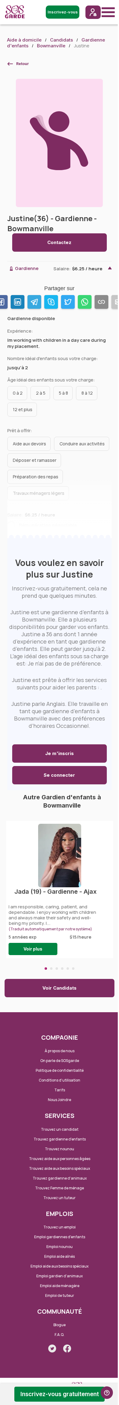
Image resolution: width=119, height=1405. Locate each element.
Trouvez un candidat (59, 1129)
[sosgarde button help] (107, 1392)
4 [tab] (62, 968)
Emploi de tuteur (59, 1295)
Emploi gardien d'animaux (59, 1276)
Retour (22, 63)
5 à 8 (63, 393)
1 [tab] (46, 968)
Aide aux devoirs (29, 444)
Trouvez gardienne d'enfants (60, 1139)
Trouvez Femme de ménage (59, 1188)
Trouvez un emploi (59, 1227)
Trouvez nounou (59, 1148)
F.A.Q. (59, 1334)
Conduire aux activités (82, 444)
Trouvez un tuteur (59, 1197)
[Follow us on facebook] (67, 1348)
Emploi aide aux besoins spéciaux (59, 1266)
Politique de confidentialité (60, 1070)
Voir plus (32, 948)
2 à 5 (40, 393)
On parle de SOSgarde (59, 1060)
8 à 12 (87, 393)
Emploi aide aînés (59, 1256)
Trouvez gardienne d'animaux (60, 1178)
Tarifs (59, 1090)
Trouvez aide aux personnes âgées (59, 1158)
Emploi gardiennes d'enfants (59, 1236)
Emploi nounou (59, 1246)
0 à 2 (18, 393)
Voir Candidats (59, 988)
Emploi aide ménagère (59, 1285)
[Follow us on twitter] (52, 1348)
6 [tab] (73, 968)
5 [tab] (68, 968)
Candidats (61, 40)
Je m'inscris (59, 753)
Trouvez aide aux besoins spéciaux (59, 1168)
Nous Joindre (59, 1099)
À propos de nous (59, 1050)
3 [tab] (57, 968)
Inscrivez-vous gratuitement (59, 1394)
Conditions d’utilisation (59, 1080)
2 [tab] (51, 968)
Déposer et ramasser (34, 460)
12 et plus (22, 409)
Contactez (59, 242)
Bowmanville (51, 46)
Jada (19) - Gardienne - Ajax (55, 891)
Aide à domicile (24, 40)
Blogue (59, 1324)
